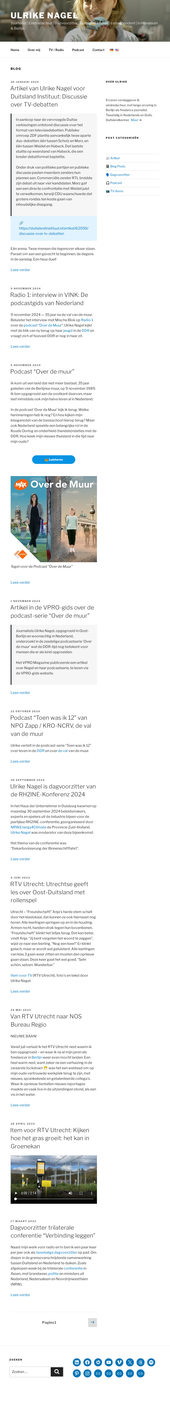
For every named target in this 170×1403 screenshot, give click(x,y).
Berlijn (37, 1057)
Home (15, 50)
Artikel (115, 158)
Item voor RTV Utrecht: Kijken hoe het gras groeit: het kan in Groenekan (49, 1138)
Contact (98, 50)
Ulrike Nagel (45, 15)
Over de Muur (50, 325)
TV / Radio (56, 50)
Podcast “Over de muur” (42, 371)
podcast (30, 325)
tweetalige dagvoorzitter (56, 1252)
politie (53, 1274)
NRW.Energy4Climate (28, 827)
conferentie (73, 1268)
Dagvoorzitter (120, 175)
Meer (134, 120)
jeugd (68, 330)
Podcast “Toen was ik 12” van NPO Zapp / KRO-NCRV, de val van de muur (50, 725)
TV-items (116, 191)
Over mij (34, 50)
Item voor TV (21, 975)
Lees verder (20, 270)
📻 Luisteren (54, 459)
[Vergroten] (91, 482)
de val (63, 751)
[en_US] (117, 50)
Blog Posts (117, 166)
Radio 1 (87, 320)
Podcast (78, 50)
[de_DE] (111, 50)
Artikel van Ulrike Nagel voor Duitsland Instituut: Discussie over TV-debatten (48, 96)
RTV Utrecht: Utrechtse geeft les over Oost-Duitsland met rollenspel (49, 892)
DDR (85, 330)
